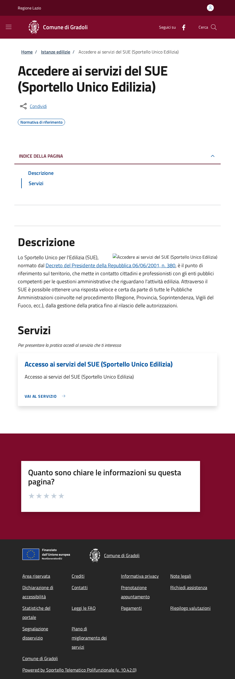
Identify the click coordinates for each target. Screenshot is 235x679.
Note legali (180, 576)
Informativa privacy (140, 576)
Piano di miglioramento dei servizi (89, 637)
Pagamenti (131, 608)
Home (27, 51)
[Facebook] (181, 27)
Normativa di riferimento (41, 121)
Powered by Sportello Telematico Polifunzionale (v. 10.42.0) (79, 669)
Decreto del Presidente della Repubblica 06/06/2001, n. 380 (110, 265)
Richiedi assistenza (188, 587)
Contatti (80, 587)
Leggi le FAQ (84, 608)
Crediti (78, 576)
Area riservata (36, 576)
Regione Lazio (29, 8)
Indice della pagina (41, 156)
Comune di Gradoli (40, 658)
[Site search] (213, 27)
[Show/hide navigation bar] (8, 27)
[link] (46, 396)
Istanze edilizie (55, 51)
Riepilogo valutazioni (190, 608)
